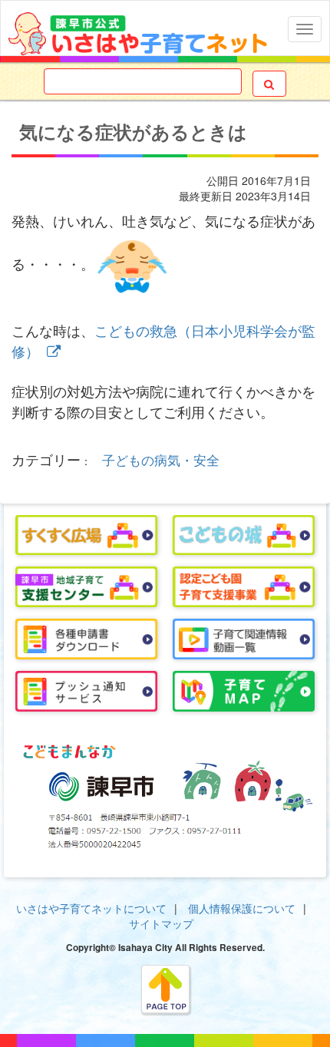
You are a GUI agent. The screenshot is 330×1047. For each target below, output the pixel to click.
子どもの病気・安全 (160, 460)
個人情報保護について (241, 908)
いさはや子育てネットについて (91, 908)
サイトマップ (161, 923)
